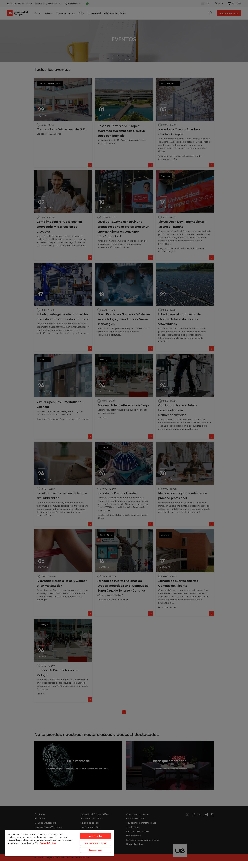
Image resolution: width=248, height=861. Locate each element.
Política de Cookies (48, 843)
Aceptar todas (95, 836)
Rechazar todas (95, 850)
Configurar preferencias (95, 843)
